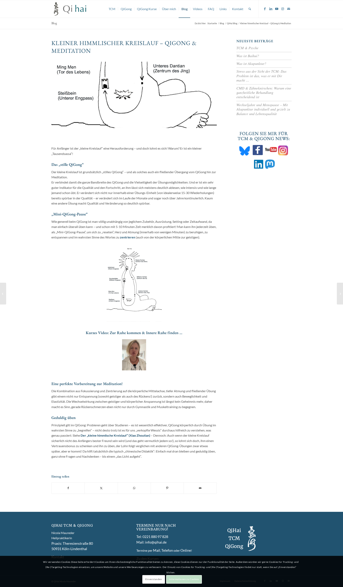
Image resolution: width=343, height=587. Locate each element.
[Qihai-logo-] (70, 9)
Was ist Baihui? (247, 55)
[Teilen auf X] (101, 488)
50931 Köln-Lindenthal (69, 549)
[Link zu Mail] (289, 9)
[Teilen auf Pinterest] (167, 488)
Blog (54, 23)
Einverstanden (153, 579)
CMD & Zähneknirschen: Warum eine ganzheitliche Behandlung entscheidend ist (263, 92)
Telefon (167, 550)
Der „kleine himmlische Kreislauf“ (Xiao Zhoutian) (115, 435)
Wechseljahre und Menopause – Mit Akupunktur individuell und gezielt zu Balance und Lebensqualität (263, 109)
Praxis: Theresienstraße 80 (72, 543)
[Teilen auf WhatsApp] (134, 488)
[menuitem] (112, 9)
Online (185, 550)
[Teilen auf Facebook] (68, 488)
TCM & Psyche (247, 47)
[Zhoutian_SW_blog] (134, 95)
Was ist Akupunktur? (251, 63)
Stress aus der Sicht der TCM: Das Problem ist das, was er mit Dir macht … (261, 76)
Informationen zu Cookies (184, 579)
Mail (156, 550)
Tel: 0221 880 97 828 (152, 536)
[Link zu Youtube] (277, 9)
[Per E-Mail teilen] (200, 488)
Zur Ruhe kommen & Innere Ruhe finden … (146, 332)
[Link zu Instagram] (283, 9)
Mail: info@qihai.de (151, 542)
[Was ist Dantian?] (3, 294)
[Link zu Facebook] (265, 9)
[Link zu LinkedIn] (271, 9)
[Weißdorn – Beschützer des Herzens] (340, 294)
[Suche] (250, 9)
